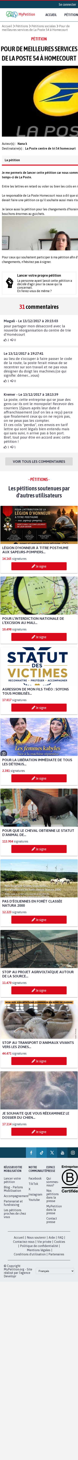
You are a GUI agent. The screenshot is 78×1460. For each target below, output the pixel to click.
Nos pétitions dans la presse (52, 1203)
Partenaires (56, 1262)
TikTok (33, 1191)
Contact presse (51, 1227)
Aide (52, 1245)
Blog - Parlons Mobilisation (13, 1196)
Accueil (51, 15)
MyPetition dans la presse (54, 1217)
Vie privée (44, 1249)
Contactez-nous (23, 1249)
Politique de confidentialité (39, 1253)
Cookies (59, 1249)
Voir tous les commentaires (39, 465)
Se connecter (67, 4)
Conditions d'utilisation (30, 1262)
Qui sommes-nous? (52, 1189)
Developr (10, 1283)
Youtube (34, 1207)
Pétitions (22, 26)
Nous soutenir (36, 1245)
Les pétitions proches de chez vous (15, 1221)
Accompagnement (16, 1203)
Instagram (35, 1202)
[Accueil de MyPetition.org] (21, 14)
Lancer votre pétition (12, 1187)
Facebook (35, 1186)
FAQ (60, 1245)
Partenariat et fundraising (13, 1210)
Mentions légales (38, 1257)
